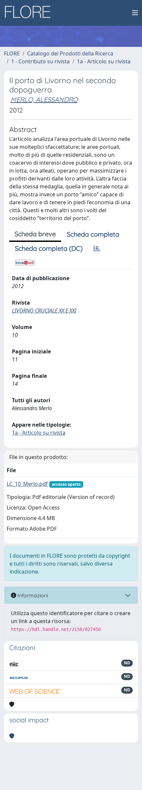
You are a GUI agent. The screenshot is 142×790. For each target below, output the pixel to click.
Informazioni (32, 595)
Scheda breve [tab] (35, 234)
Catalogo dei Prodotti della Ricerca (70, 53)
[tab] (97, 248)
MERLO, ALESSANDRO (44, 99)
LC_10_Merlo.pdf (27, 483)
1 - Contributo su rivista (40, 61)
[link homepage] (30, 13)
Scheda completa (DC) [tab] (49, 248)
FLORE (12, 53)
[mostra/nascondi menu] (135, 13)
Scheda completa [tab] (93, 234)
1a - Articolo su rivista (103, 61)
